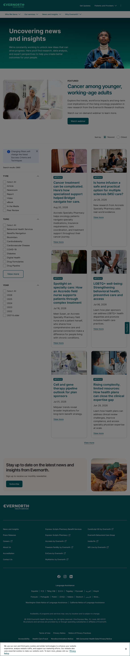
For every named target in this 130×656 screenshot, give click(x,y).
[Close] (126, 649)
